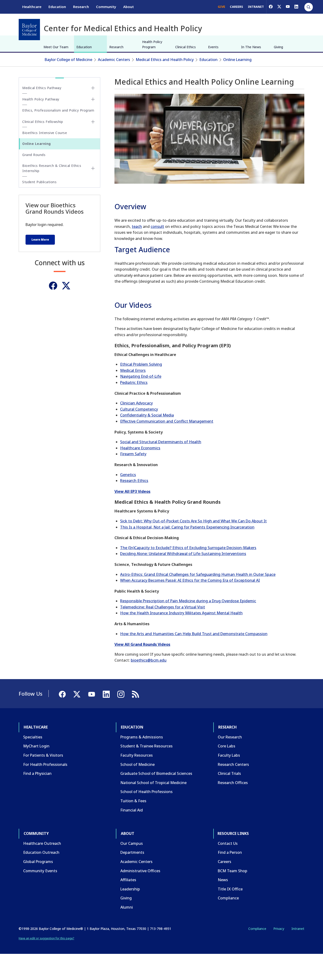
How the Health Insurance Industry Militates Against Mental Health (181, 613)
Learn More (40, 240)
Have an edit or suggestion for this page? (46, 938)
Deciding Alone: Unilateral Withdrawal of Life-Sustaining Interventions (183, 553)
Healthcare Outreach (42, 843)
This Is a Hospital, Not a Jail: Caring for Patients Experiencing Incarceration (187, 527)
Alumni (126, 907)
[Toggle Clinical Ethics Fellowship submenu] (93, 121)
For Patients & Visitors (43, 755)
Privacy (278, 928)
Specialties (32, 737)
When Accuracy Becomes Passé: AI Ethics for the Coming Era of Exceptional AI (190, 580)
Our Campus (131, 843)
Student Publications (39, 182)
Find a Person (230, 852)
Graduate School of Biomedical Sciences (156, 773)
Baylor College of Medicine (68, 59)
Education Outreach (41, 852)
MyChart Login (36, 746)
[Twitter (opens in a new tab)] (66, 286)
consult (157, 226)
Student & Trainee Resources (146, 746)
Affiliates (128, 879)
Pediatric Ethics (134, 382)
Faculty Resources (136, 755)
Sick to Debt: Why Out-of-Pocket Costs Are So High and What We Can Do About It (193, 521)
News (223, 879)
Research (81, 6)
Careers (224, 861)
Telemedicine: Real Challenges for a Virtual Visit (162, 607)
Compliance (228, 898)
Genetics (128, 474)
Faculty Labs (229, 755)
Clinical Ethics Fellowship (42, 121)
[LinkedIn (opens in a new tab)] (296, 6)
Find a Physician (37, 773)
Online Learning (237, 59)
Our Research (230, 737)
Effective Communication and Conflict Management (166, 421)
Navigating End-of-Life (140, 376)
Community (106, 6)
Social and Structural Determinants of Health (160, 441)
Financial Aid (131, 810)
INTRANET (256, 6)
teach (137, 226)
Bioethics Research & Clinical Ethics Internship (51, 168)
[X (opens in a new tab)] (279, 6)
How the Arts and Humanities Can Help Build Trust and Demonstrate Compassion (193, 633)
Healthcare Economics (140, 448)
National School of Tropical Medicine (153, 782)
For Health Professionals (45, 764)
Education (57, 6)
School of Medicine (137, 764)
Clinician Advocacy (136, 403)
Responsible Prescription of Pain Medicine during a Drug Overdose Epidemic (188, 600)
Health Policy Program (152, 44)
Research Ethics (134, 480)
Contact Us (228, 843)
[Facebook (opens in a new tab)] (271, 6)
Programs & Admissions (141, 737)
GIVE (221, 6)
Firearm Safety (133, 453)
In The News (251, 47)
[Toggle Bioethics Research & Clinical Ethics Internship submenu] (93, 168)
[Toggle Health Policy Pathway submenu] (93, 99)
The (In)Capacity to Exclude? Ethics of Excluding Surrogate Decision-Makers (188, 547)
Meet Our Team (56, 47)
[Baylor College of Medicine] (29, 29)
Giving (278, 47)
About (128, 6)
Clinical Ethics (185, 47)
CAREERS (236, 6)
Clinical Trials (229, 773)
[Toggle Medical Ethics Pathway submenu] (93, 88)
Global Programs (38, 861)
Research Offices (233, 782)
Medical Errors (133, 370)
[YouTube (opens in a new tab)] (288, 6)
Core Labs (226, 746)
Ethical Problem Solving (141, 364)
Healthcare (31, 6)
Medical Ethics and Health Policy (165, 59)
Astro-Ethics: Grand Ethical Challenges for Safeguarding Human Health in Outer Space (197, 574)
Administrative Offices (140, 870)
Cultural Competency (139, 409)
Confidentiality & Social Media (147, 415)
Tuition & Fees (133, 800)
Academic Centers (114, 59)
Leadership (130, 889)
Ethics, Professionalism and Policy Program (58, 110)
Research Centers (233, 764)
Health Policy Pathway (40, 99)
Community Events (40, 870)
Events (213, 47)
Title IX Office (230, 889)
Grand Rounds (33, 154)
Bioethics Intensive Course (44, 132)
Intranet (297, 928)
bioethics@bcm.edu (148, 660)
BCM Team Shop (232, 870)
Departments (132, 852)
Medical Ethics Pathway (41, 88)
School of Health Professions (146, 791)
